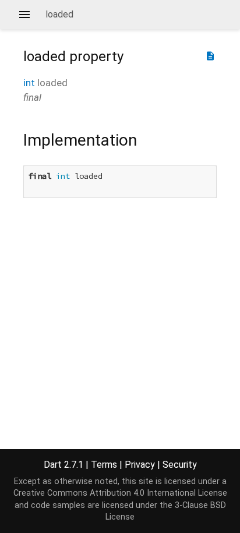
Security (180, 464)
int (29, 83)
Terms (104, 464)
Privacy (140, 464)
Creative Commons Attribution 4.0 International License (120, 493)
